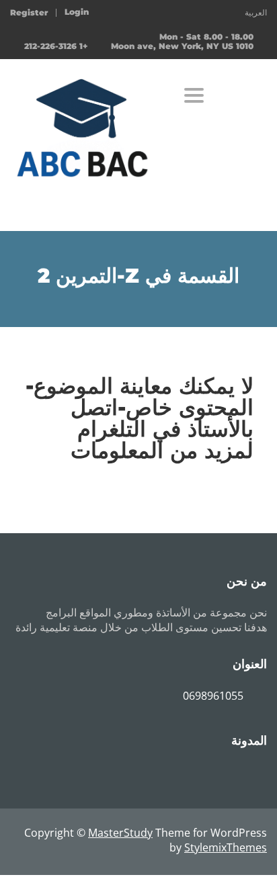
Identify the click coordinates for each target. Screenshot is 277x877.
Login (77, 12)
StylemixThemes (225, 847)
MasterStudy (120, 832)
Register (29, 13)
